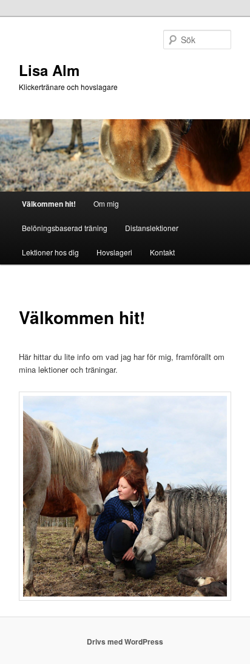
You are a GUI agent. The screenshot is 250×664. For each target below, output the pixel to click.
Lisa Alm (49, 70)
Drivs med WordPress (125, 641)
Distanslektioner (151, 228)
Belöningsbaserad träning (64, 228)
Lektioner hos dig (50, 252)
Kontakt (162, 252)
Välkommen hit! (49, 203)
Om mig (106, 203)
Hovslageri (114, 252)
